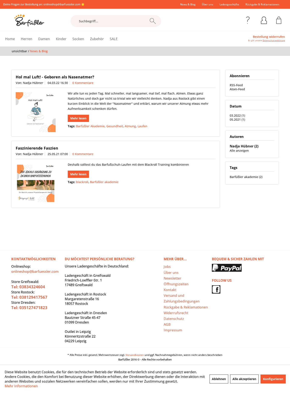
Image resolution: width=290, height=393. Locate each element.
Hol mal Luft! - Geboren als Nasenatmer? (55, 76)
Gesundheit (114, 126)
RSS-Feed (236, 85)
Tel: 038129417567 (29, 297)
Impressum (173, 330)
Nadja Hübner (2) (244, 146)
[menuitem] (188, 4)
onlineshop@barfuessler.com (61, 4)
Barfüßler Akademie (90, 126)
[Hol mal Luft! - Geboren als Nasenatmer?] (36, 112)
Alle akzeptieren (244, 379)
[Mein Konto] (264, 19)
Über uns (207, 4)
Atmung (130, 126)
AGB (167, 324)
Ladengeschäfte (229, 4)
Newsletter (172, 278)
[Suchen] (153, 21)
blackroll (82, 182)
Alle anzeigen (239, 150)
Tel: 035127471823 (29, 307)
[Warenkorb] (279, 19)
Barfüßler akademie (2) (246, 177)
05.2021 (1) (237, 119)
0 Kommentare (82, 83)
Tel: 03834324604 (28, 287)
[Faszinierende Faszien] (36, 183)
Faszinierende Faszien (37, 148)
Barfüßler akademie (104, 182)
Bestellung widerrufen (269, 37)
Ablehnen (219, 379)
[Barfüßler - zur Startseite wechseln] (29, 20)
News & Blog (188, 4)
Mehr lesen (78, 118)
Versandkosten (134, 355)
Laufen (142, 126)
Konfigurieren (273, 379)
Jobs (167, 266)
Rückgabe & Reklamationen (262, 4)
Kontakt (170, 289)
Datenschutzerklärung (274, 40)
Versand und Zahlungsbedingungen (182, 298)
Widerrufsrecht (176, 313)
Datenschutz (174, 318)
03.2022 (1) (237, 115)
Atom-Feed (237, 89)
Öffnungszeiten (176, 284)
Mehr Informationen (21, 386)
